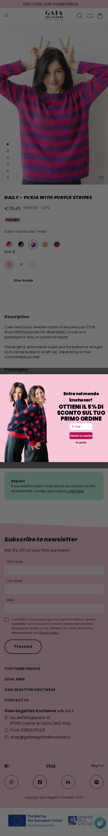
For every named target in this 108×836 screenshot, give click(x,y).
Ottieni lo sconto (81, 435)
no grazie (81, 442)
